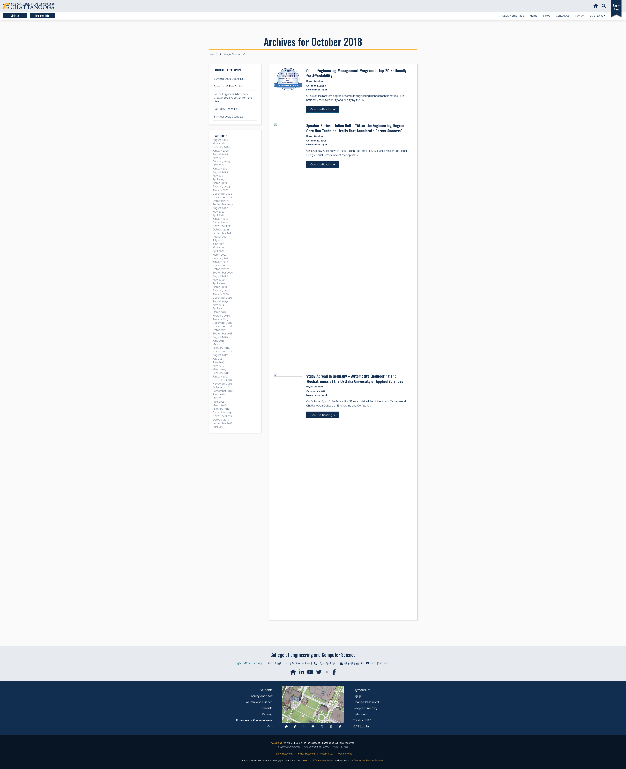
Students (266, 690)
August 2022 (220, 208)
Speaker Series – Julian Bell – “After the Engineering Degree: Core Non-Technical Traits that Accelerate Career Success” (355, 127)
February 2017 (221, 373)
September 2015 (222, 423)
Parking (267, 714)
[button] (604, 6)
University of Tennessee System (317, 760)
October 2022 (221, 200)
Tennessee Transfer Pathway (368, 760)
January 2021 (220, 261)
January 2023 (221, 190)
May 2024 (219, 165)
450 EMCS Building (249, 663)
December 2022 (222, 193)
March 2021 (219, 254)
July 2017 (218, 358)
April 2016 (218, 401)
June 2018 (219, 340)
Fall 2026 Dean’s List (226, 109)
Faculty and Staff (261, 696)
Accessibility (326, 753)
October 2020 (221, 269)
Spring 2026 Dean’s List (228, 86)
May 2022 (218, 211)
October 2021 (221, 229)
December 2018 (222, 322)
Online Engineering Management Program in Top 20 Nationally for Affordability (356, 73)
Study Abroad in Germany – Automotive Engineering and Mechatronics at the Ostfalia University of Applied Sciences (354, 378)
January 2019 (220, 319)
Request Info (42, 16)
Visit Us (15, 16)
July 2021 (218, 240)
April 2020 (219, 283)
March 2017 (219, 369)
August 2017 (220, 355)
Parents (267, 708)
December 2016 (222, 380)
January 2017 (220, 376)
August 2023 (220, 172)
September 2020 (223, 272)
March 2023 (220, 183)
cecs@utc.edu (379, 663)
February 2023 (221, 186)
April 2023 (219, 179)
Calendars (360, 714)
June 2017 (218, 362)
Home (212, 54)
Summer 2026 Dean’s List (229, 78)
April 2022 (219, 215)
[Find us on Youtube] (313, 726)
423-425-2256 (327, 663)
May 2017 (218, 365)
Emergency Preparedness (254, 720)
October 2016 (221, 387)
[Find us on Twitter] (319, 673)
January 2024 (221, 168)
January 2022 (221, 218)
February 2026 (221, 147)
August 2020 (220, 276)
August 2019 (220, 301)
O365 (357, 696)
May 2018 (218, 344)
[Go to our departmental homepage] (293, 673)
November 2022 (222, 197)
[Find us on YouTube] (310, 673)
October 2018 (221, 330)
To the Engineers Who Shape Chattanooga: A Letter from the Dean (233, 98)
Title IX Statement (283, 753)
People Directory (365, 708)
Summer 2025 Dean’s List (229, 116)
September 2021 (222, 233)
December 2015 (222, 412)
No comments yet (316, 89)
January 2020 (221, 294)
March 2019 (220, 312)
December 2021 (222, 222)
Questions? (277, 743)
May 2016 (218, 398)
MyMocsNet (361, 690)
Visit (270, 726)
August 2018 (220, 337)
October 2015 (221, 419)
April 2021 (218, 251)
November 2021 (222, 226)
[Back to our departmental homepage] (286, 726)
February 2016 (221, 408)
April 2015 (218, 426)
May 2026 (219, 143)
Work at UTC (362, 720)
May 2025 (218, 157)
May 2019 (218, 304)
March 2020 (220, 286)
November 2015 (222, 416)
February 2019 (221, 315)
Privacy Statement (306, 753)
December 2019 (222, 297)
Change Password (366, 702)
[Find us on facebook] (334, 673)
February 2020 (221, 290)
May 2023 (218, 175)
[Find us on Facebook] (340, 726)
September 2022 (223, 204)
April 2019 (218, 308)
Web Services (344, 753)
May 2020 (219, 279)
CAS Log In (361, 726)
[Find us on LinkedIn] (302, 673)
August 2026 (220, 139)
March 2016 (220, 405)
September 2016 (223, 390)
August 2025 (220, 154)
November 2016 (222, 383)
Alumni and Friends (259, 702)
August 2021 (220, 236)
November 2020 (222, 265)
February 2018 (221, 347)
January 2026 (221, 150)
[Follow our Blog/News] (295, 726)
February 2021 (221, 258)
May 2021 (218, 247)
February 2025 (221, 161)
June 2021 (218, 243)
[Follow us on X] (322, 726)
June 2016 (219, 394)
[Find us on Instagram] (327, 673)
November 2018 (222, 326)
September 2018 (223, 333)
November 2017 (222, 351)
